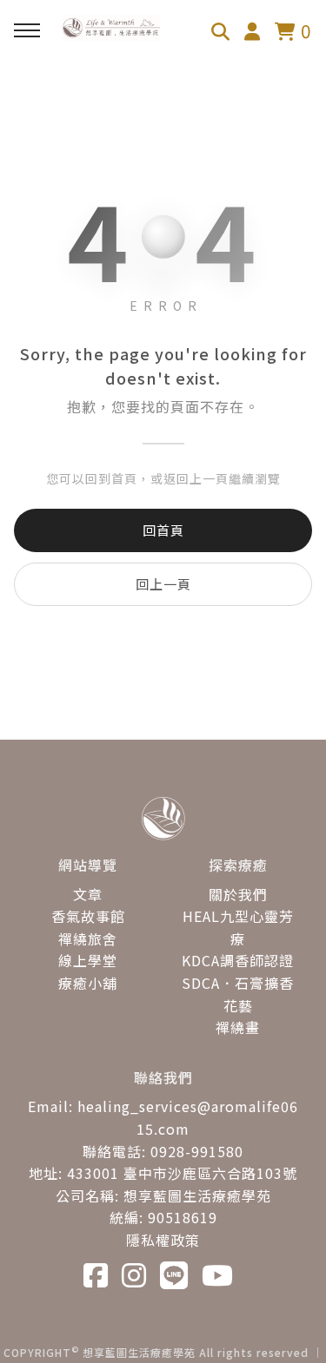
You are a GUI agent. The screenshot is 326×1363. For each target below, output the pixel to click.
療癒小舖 (87, 982)
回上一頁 (163, 584)
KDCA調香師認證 (238, 960)
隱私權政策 (163, 1239)
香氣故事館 (88, 915)
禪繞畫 (238, 1027)
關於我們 (238, 894)
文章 (88, 894)
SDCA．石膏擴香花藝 (238, 994)
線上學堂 (87, 960)
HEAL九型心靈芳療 (238, 927)
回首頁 (163, 530)
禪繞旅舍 (87, 938)
